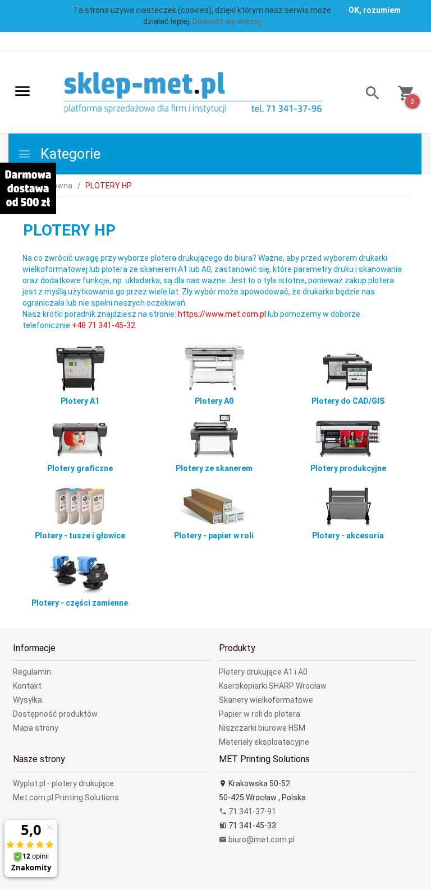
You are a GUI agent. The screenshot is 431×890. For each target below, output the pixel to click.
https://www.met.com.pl (223, 314)
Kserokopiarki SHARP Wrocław (273, 685)
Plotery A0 (214, 400)
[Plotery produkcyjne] (348, 433)
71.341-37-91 (251, 811)
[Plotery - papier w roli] (213, 500)
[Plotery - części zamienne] (79, 568)
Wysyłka (27, 699)
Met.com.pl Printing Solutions (66, 797)
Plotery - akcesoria (348, 535)
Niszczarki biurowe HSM (262, 727)
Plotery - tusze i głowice (80, 535)
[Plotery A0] (213, 366)
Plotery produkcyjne (348, 468)
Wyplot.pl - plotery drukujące (63, 783)
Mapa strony (35, 727)
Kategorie (68, 154)
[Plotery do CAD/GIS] (348, 366)
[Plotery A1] (79, 366)
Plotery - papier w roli (214, 535)
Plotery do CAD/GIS (347, 400)
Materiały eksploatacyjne (264, 741)
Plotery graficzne (80, 468)
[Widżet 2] (28, 188)
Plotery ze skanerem (214, 468)
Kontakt (27, 685)
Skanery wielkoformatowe (266, 699)
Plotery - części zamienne (79, 602)
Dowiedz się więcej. (227, 21)
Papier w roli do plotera (259, 713)
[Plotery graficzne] (79, 433)
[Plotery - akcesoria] (348, 500)
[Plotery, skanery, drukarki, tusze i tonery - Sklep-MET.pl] (205, 93)
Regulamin (32, 671)
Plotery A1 (80, 400)
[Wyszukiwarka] (368, 94)
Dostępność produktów (55, 713)
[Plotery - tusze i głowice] (79, 500)
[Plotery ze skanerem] (213, 433)
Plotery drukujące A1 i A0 (263, 671)
